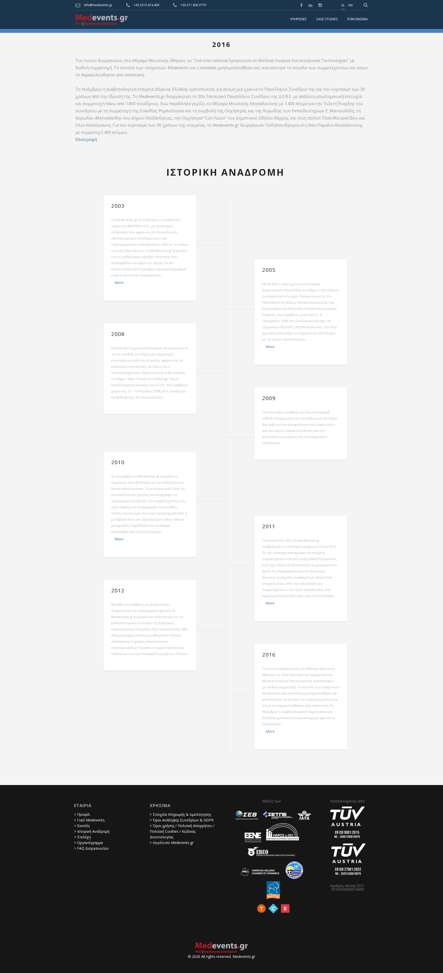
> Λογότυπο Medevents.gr (172, 842)
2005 (269, 270)
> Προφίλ (82, 814)
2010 (118, 462)
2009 (269, 398)
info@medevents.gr (98, 5)
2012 (118, 591)
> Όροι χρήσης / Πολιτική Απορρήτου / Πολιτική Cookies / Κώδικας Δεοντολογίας (182, 831)
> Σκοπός (82, 825)
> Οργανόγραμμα (88, 842)
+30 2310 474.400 (146, 5)
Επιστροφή (86, 139)
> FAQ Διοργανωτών (91, 848)
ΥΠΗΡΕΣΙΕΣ (298, 19)
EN (350, 5)
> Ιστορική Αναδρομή (91, 831)
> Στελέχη (82, 837)
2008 (118, 334)
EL (343, 5)
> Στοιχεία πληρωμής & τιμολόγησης (180, 814)
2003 (118, 206)
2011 (269, 526)
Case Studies (327, 19)
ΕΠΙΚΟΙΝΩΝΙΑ (357, 19)
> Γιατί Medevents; (89, 820)
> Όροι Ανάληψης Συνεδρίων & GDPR (182, 820)
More (119, 282)
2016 (269, 655)
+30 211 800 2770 (193, 5)
